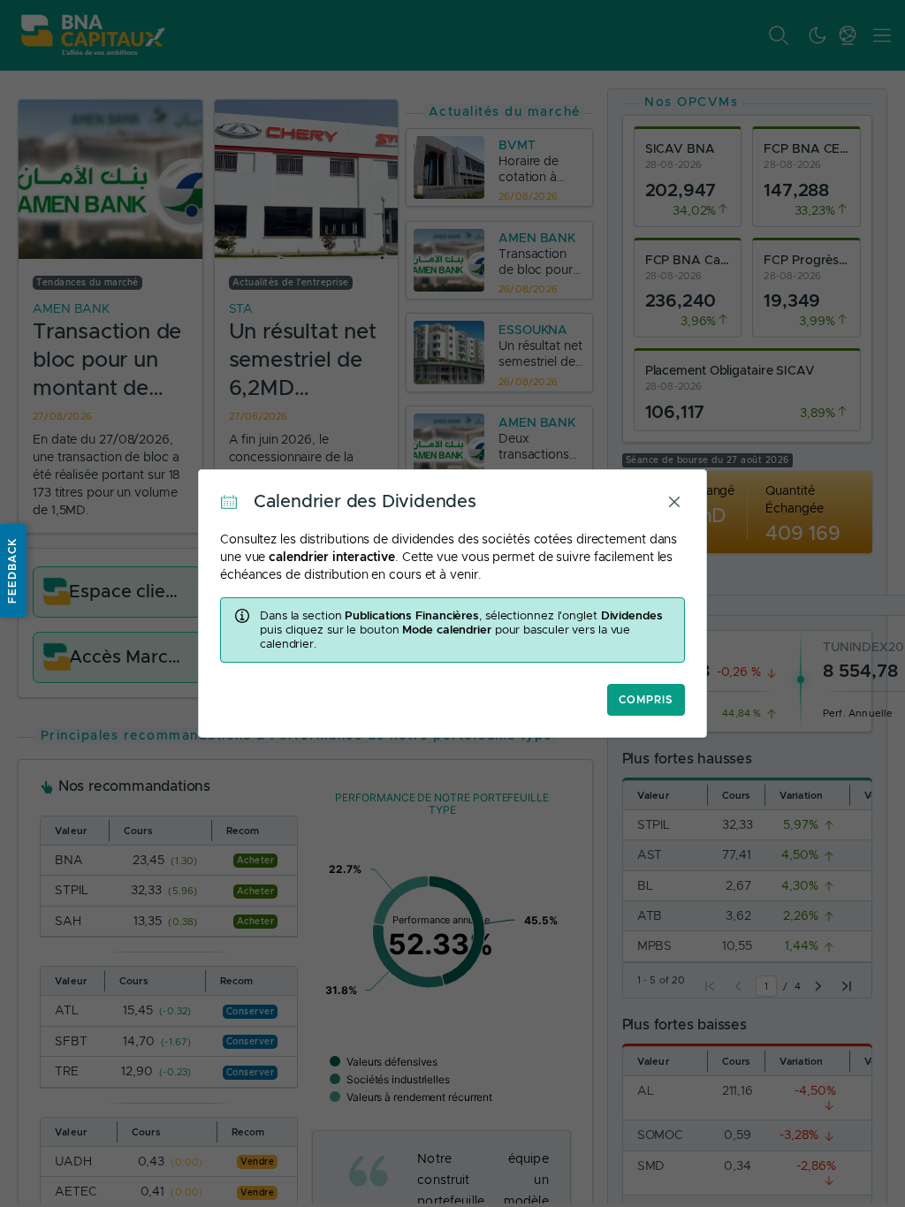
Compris (646, 700)
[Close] (674, 501)
